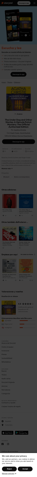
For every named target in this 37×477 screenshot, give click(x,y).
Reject (9, 469)
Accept (25, 469)
